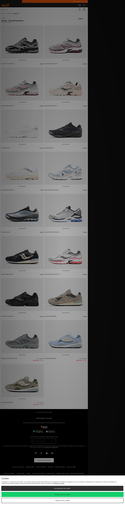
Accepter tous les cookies (62, 494)
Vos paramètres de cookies (62, 488)
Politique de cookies (59, 483)
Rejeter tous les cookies (62, 500)
